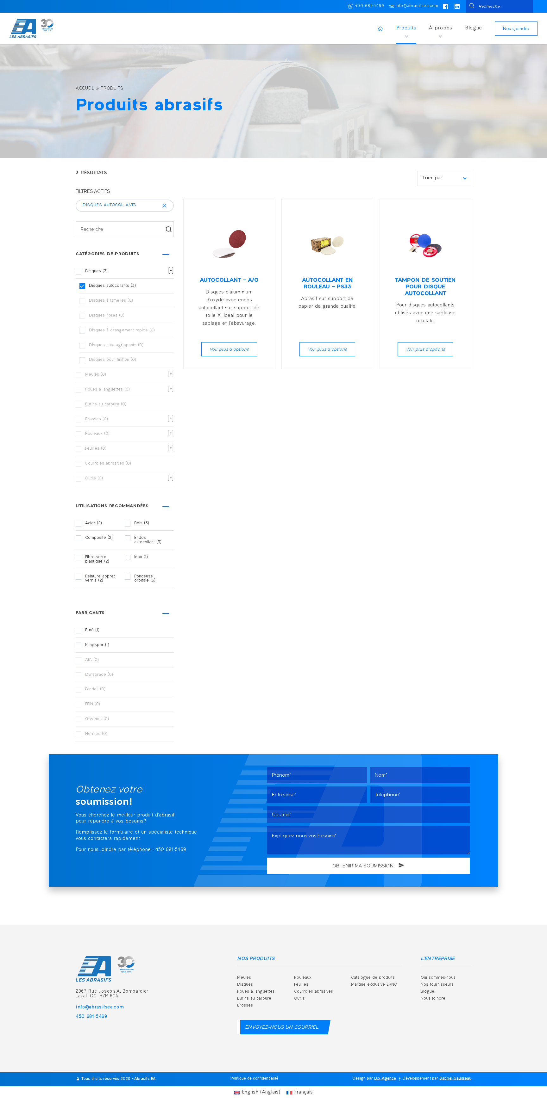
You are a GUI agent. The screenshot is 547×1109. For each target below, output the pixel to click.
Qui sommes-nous (438, 978)
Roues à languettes (256, 991)
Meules (244, 978)
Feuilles (301, 984)
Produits (406, 28)
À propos (440, 28)
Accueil (85, 89)
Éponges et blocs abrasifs (383, 1016)
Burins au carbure (254, 998)
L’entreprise (438, 958)
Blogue (473, 28)
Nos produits (256, 958)
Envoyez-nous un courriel (281, 1027)
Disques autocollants (320, 1049)
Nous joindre (516, 28)
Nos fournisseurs (437, 984)
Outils (299, 998)
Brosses (245, 1005)
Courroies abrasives (313, 991)
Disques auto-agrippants (324, 1032)
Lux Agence (385, 1079)
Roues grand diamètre (322, 1016)
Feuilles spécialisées (377, 1032)
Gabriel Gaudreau (455, 1079)
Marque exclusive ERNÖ (374, 984)
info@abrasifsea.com (417, 6)
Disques (245, 984)
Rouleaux (302, 978)
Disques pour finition (320, 1065)
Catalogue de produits (373, 978)
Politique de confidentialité (254, 1079)
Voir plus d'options (229, 349)
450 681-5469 (369, 6)
